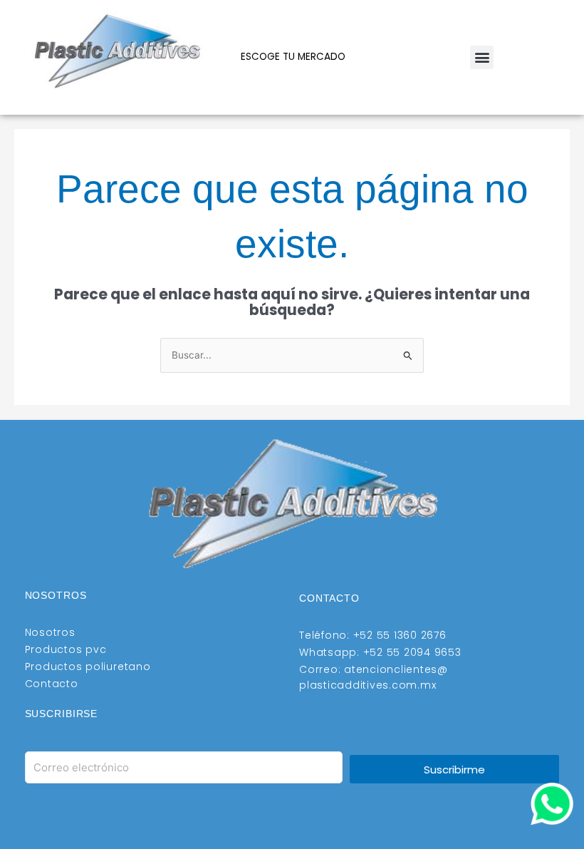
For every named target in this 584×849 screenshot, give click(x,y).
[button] (482, 57)
